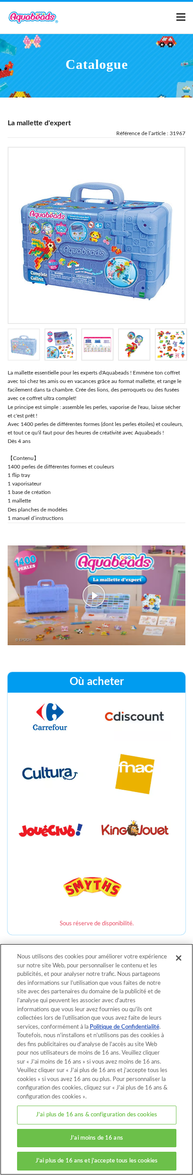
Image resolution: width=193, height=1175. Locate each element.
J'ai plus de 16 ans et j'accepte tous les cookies (96, 1161)
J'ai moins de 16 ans (96, 1138)
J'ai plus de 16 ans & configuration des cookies (96, 1115)
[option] (96, 235)
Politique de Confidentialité (124, 1027)
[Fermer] (179, 958)
